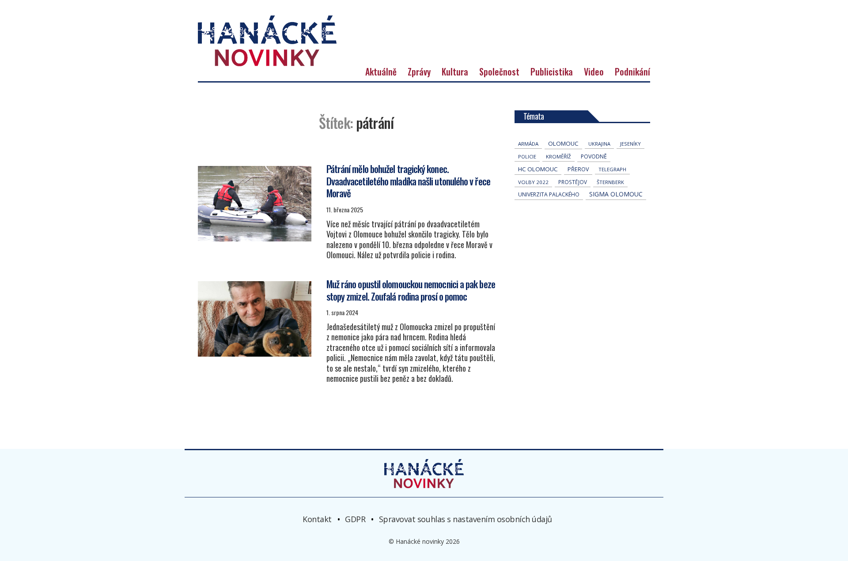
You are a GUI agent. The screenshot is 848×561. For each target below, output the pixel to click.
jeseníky (630, 143)
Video (594, 71)
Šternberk (610, 182)
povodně (594, 156)
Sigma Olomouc (616, 194)
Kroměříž (558, 156)
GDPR (355, 518)
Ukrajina (599, 143)
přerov (578, 169)
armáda (528, 143)
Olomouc (563, 143)
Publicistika (551, 71)
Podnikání (632, 71)
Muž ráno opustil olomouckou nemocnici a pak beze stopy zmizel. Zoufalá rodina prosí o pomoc (410, 290)
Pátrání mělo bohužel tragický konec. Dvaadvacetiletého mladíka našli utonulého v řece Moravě (408, 181)
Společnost (499, 71)
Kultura (455, 71)
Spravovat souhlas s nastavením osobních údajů (465, 518)
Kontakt (317, 518)
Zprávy (419, 71)
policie (527, 156)
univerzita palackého (548, 194)
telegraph (612, 169)
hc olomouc (538, 169)
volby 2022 (533, 182)
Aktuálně (381, 71)
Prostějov (572, 181)
